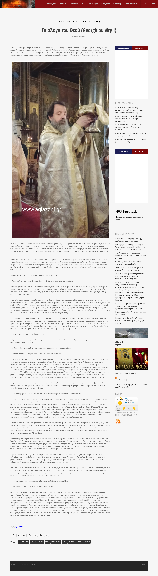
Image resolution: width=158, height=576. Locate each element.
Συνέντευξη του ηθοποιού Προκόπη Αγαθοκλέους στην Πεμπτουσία (129, 268)
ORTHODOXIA (139, 152)
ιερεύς (64, 541)
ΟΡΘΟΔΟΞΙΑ (139, 48)
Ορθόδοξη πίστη (90, 22)
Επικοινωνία (131, 4)
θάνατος (40, 541)
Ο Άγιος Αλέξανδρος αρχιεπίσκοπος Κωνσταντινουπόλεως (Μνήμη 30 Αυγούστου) (129, 118)
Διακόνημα (118, 4)
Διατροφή (75, 4)
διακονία (33, 541)
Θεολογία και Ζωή (69, 22)
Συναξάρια (105, 4)
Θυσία (47, 541)
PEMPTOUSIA (123, 152)
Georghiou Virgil (24, 541)
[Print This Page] (41, 535)
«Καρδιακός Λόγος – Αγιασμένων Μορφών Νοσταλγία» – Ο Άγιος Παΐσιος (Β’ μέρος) (130, 255)
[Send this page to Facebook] (13, 535)
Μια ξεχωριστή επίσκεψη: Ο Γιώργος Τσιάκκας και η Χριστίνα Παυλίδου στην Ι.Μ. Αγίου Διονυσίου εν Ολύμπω (130, 247)
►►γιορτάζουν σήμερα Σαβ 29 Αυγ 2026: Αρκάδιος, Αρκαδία (131, 385)
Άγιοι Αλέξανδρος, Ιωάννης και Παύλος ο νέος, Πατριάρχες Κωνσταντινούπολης (130, 134)
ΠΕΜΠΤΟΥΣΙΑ (123, 48)
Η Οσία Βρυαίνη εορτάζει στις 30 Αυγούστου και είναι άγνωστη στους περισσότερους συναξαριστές (129, 110)
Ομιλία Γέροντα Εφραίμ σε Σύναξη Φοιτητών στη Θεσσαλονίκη (128, 262)
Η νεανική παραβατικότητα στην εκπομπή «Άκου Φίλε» (130, 313)
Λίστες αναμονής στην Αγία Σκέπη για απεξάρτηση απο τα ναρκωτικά (129, 239)
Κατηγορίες (50, 4)
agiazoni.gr (19, 526)
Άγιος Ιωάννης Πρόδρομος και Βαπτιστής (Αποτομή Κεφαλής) (130, 140)
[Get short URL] (30, 535)
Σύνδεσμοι (63, 4)
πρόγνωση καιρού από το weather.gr (127, 412)
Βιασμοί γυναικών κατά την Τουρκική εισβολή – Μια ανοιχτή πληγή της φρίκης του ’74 (130, 320)
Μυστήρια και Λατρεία (83, 541)
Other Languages (90, 4)
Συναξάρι (122, 380)
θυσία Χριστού (55, 541)
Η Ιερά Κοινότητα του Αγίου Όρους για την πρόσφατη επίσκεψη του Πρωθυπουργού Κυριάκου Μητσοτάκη (130, 306)
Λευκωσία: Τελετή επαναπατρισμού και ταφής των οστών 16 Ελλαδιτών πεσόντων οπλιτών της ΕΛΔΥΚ (129, 276)
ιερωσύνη (71, 541)
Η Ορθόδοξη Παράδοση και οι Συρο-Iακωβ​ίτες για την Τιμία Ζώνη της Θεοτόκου (129, 127)
